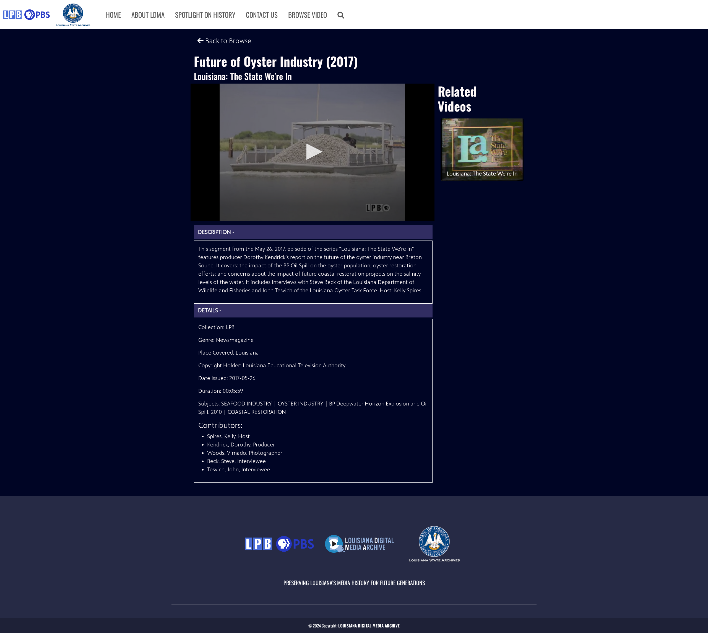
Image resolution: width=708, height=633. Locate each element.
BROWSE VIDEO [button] (307, 14)
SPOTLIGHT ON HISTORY (205, 14)
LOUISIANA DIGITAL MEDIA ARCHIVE (369, 625)
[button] (341, 14)
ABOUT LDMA (148, 14)
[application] (312, 152)
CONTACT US (262, 14)
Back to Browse (227, 41)
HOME (113, 14)
